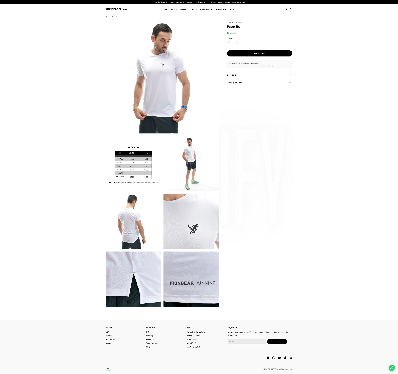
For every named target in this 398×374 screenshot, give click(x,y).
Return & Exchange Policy (196, 332)
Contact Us (150, 339)
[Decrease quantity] (228, 42)
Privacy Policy (192, 339)
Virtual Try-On (192, 343)
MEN (107, 332)
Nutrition (109, 343)
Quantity (230, 38)
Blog (148, 347)
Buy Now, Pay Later (194, 347)
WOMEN (109, 336)
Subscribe (277, 341)
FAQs (148, 332)
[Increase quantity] (237, 42)
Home (108, 17)
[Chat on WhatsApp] (392, 368)
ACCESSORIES (111, 339)
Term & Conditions (193, 336)
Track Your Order (152, 343)
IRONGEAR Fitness (234, 23)
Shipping (149, 336)
